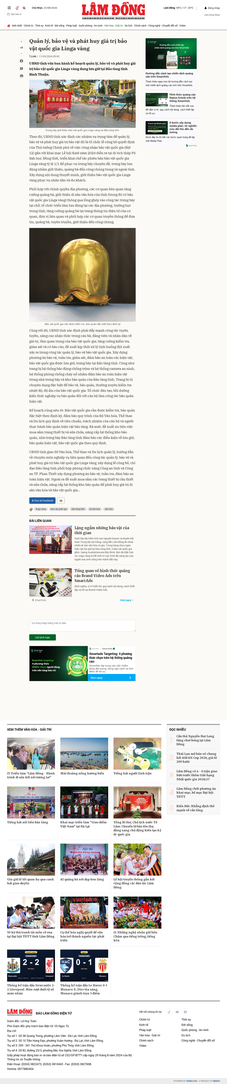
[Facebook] (185, 1011)
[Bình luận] (21, 68)
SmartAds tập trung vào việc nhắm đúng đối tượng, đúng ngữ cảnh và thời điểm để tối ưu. (111, 668)
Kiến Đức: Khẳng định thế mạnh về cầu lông (195, 808)
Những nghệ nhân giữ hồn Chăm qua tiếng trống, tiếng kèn (135, 936)
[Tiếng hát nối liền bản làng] (31, 803)
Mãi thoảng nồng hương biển (82, 773)
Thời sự (39, 25)
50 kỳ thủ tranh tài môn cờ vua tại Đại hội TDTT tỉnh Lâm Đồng (30, 934)
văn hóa (109, 509)
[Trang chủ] (9, 25)
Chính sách (140, 25)
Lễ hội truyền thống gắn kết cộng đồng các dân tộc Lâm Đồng (134, 883)
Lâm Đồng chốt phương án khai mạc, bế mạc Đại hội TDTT (196, 792)
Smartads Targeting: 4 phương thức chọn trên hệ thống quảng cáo (110, 657)
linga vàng (41, 509)
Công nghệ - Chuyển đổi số (163, 25)
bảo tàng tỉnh (78, 509)
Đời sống (59, 25)
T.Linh (32, 56)
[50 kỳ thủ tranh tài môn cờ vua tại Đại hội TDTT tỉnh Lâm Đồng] (31, 913)
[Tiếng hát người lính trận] (137, 754)
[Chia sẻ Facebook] (21, 61)
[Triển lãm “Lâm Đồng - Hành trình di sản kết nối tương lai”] (31, 754)
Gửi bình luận (42, 637)
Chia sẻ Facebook (43, 500)
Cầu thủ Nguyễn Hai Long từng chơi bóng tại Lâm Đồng (195, 740)
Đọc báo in (16, 14)
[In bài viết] (21, 76)
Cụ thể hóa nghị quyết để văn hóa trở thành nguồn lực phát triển (82, 936)
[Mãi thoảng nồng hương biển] (84, 754)
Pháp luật (71, 25)
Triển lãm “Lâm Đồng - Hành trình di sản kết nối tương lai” (31, 775)
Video (182, 25)
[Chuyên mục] (9, 8)
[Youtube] (177, 1011)
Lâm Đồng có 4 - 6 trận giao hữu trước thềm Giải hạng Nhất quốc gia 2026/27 (196, 775)
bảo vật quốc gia (59, 509)
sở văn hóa (94, 509)
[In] (61, 500)
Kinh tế (49, 25)
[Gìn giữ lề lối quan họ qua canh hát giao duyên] (31, 860)
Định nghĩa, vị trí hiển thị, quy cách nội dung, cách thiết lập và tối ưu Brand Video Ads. (104, 587)
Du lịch (128, 25)
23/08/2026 (44, 7)
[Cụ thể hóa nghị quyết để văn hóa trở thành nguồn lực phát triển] (84, 913)
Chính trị (28, 25)
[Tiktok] (169, 1011)
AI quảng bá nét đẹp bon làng (82, 879)
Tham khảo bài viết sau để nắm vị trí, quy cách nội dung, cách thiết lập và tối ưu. (170, 110)
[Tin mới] (17, 8)
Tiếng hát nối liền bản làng (27, 822)
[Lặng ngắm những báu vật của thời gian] (50, 539)
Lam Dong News (212, 14)
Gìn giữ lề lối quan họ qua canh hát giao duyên (30, 881)
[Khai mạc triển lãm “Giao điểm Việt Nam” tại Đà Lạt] (84, 803)
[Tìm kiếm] (24, 8)
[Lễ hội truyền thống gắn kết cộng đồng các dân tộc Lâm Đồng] (137, 860)
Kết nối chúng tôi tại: (150, 1011)
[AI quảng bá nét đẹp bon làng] (84, 860)
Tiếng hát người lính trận (133, 773)
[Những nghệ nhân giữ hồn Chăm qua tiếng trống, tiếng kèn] (137, 913)
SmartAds (40, 600)
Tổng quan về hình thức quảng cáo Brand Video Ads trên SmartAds (102, 575)
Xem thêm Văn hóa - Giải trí (29, 729)
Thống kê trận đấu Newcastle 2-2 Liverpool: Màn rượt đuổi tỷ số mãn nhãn (31, 989)
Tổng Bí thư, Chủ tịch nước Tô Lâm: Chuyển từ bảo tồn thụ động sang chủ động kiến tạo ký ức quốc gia (137, 828)
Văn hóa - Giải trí (113, 25)
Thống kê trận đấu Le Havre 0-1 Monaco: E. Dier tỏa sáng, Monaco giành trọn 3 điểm (83, 989)
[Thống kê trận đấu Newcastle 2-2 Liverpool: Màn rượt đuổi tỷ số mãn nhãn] (31, 966)
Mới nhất (17, 25)
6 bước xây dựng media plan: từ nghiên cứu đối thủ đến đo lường (183, 127)
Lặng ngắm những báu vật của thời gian (101, 530)
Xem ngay (125, 600)
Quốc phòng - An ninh (91, 25)
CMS (191, 1081)
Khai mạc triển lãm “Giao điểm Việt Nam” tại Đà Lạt (83, 824)
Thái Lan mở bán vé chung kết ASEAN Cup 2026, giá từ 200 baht (196, 758)
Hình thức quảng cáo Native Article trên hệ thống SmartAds (183, 97)
